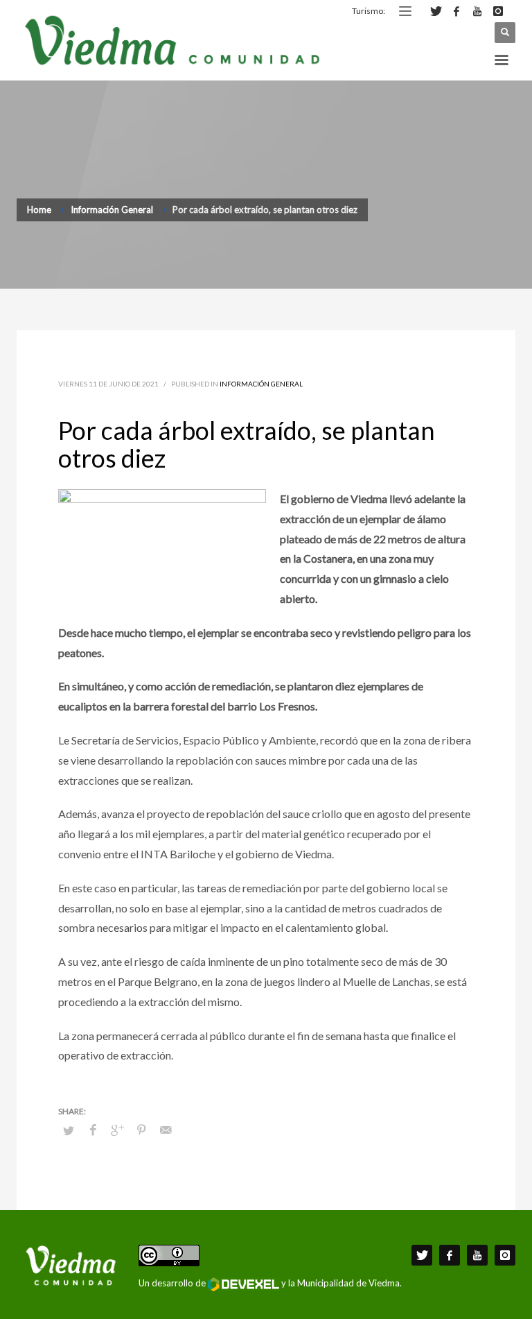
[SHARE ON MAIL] (165, 1129)
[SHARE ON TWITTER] (68, 1130)
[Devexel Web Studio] (243, 1284)
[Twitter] (435, 11)
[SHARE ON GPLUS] (117, 1129)
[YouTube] (477, 11)
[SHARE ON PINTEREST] (141, 1129)
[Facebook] (456, 11)
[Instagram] (498, 11)
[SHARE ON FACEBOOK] (92, 1129)
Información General (261, 384)
